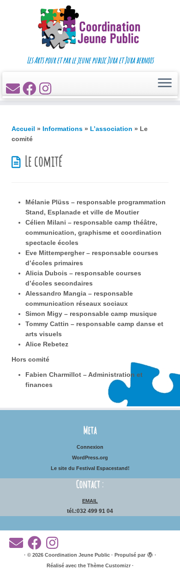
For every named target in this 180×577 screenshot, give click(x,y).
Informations (62, 128)
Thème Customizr (109, 565)
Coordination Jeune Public (77, 555)
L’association (111, 128)
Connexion (90, 447)
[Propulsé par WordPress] (150, 553)
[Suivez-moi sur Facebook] (31, 88)
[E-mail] (14, 88)
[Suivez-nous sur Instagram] (46, 88)
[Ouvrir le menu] (165, 84)
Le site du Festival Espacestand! (90, 468)
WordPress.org (90, 457)
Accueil (23, 128)
